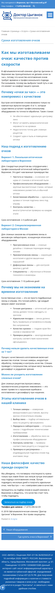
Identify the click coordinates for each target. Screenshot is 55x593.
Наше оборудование (17, 529)
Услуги (24, 31)
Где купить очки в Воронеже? (33, 536)
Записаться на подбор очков (18, 502)
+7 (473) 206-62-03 (32, 507)
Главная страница (10, 31)
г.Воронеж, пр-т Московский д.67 (31, 2)
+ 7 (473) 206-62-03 (22, 6)
